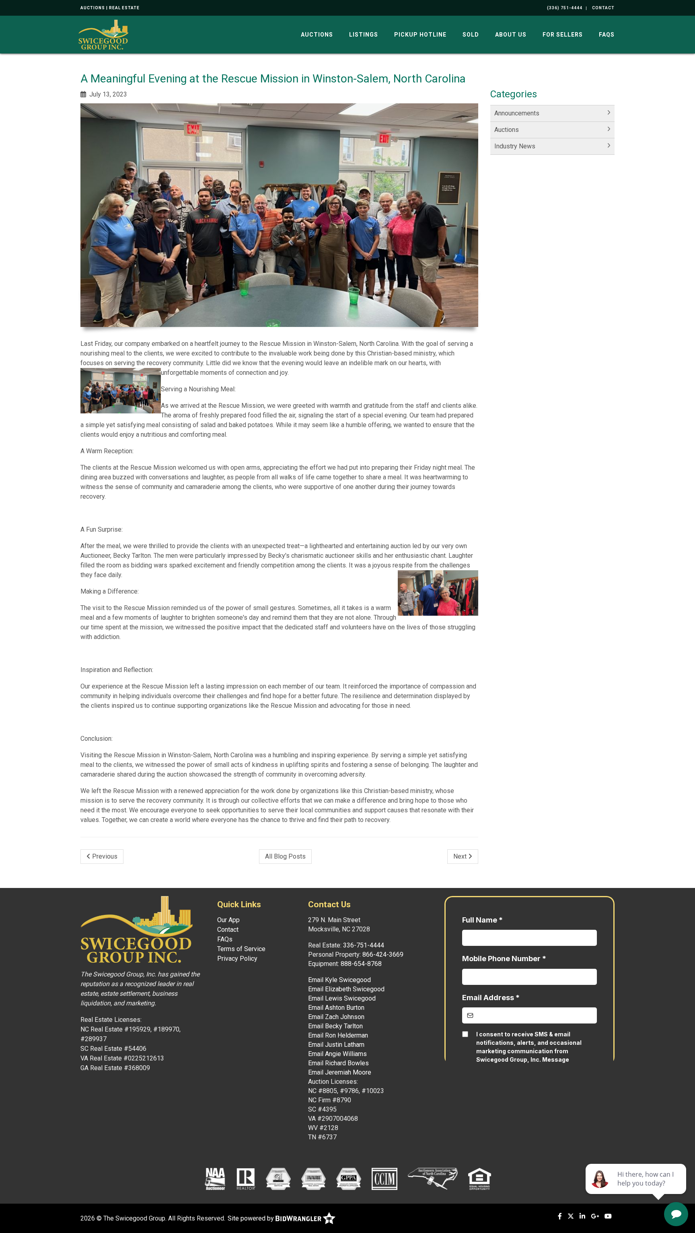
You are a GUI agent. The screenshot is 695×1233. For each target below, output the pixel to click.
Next (460, 856)
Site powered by (252, 1218)
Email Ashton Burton (336, 1007)
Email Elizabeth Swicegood (346, 989)
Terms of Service (241, 949)
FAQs (607, 34)
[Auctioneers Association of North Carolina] (432, 1179)
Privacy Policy (237, 958)
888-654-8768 (361, 964)
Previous (103, 856)
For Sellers (563, 34)
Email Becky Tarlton (335, 1026)
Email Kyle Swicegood (339, 980)
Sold (471, 34)
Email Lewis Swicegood (342, 998)
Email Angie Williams (337, 1054)
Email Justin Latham (336, 1044)
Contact (228, 929)
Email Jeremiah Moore (339, 1072)
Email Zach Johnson (336, 1017)
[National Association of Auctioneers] (214, 1179)
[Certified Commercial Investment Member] (384, 1179)
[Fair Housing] (480, 1179)
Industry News (514, 146)
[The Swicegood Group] (103, 34)
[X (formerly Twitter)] (571, 1216)
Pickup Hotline (420, 34)
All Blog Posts (285, 856)
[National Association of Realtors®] (246, 1179)
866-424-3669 (382, 954)
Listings (363, 34)
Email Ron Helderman (338, 1035)
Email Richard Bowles (338, 1063)
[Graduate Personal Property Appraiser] (348, 1179)
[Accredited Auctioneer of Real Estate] (313, 1179)
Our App (228, 920)
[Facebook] (560, 1216)
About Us (510, 34)
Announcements (516, 113)
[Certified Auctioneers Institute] (278, 1179)
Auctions (317, 34)
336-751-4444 (363, 945)
